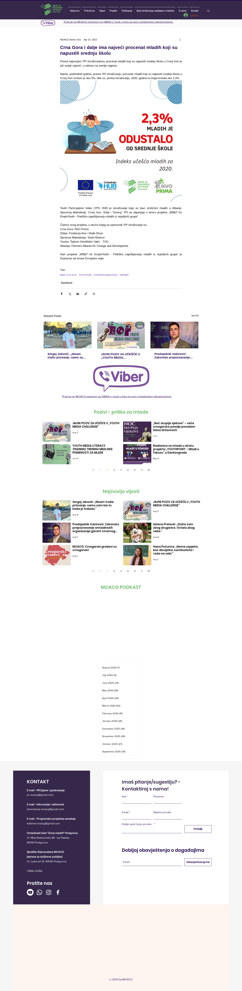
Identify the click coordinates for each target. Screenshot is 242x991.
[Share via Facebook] (61, 293)
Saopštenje (66, 282)
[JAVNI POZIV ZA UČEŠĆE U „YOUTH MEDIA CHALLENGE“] (121, 335)
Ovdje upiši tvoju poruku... (137, 824)
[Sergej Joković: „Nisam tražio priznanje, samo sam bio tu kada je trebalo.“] (68, 335)
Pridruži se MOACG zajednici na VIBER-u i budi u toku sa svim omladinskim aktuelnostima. (118, 21)
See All (194, 315)
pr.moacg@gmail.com (40, 794)
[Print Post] (93, 293)
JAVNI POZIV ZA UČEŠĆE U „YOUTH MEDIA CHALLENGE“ (120, 356)
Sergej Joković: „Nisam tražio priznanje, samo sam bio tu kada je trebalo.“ (66, 355)
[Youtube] (30, 892)
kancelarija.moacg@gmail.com (45, 809)
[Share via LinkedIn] (77, 293)
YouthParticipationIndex (105, 274)
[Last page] (149, 470)
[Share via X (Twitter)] (69, 293)
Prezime (158, 796)
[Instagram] (48, 892)
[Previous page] (100, 470)
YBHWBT (124, 274)
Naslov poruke (162, 812)
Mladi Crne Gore (68, 274)
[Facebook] (57, 892)
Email (125, 812)
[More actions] (180, 40)
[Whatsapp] (39, 892)
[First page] (93, 470)
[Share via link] (85, 293)
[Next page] (142, 470)
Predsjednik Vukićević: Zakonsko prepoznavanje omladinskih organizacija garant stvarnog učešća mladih (172, 355)
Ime (124, 796)
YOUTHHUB (85, 274)
